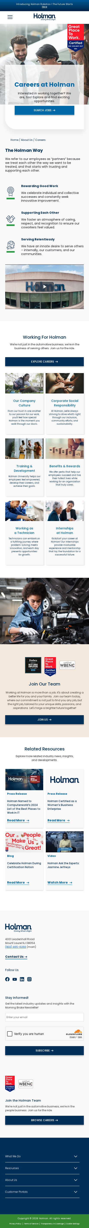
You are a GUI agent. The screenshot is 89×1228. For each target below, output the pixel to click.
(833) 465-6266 (15, 947)
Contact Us (14, 956)
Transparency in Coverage (52, 1224)
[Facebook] (7, 979)
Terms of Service (31, 1224)
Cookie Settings (72, 1224)
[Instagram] (29, 979)
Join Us (43, 719)
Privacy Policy (16, 1224)
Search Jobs (42, 110)
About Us (27, 140)
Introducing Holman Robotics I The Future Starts (44, 5)
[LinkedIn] (22, 979)
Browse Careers (42, 1120)
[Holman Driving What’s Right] (44, 16)
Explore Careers (42, 361)
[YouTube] (15, 979)
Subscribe (43, 1050)
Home (14, 140)
